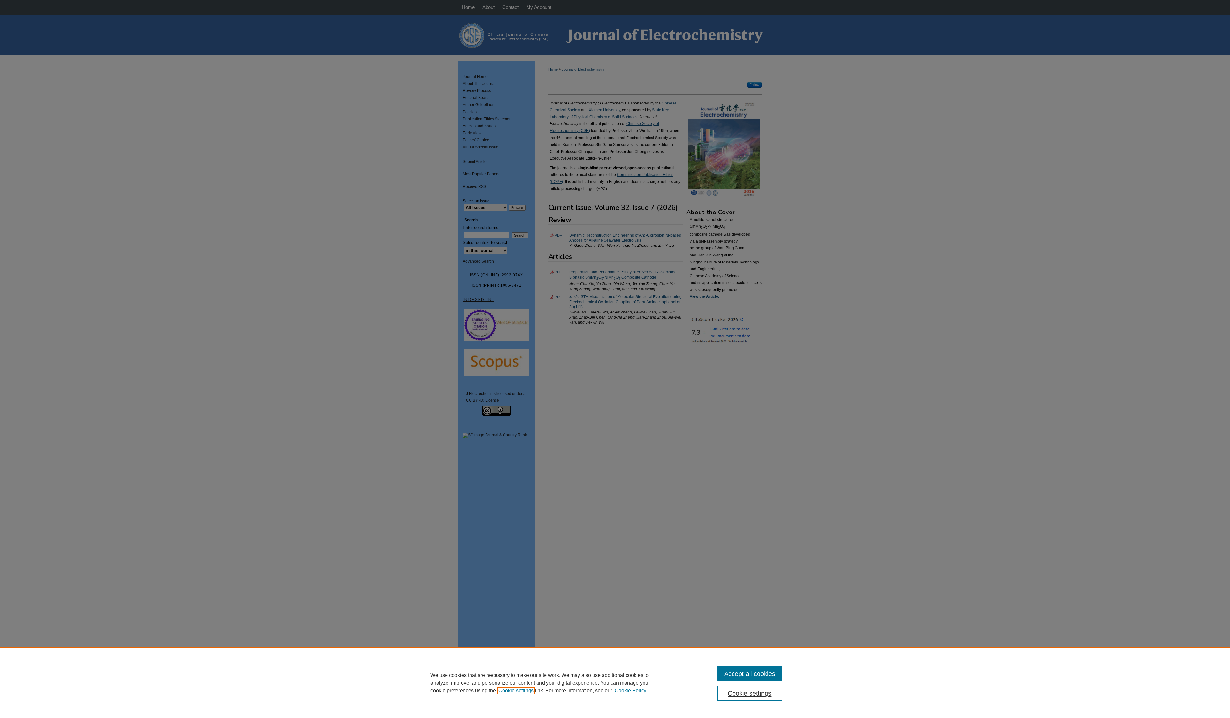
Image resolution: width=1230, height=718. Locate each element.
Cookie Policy (630, 690)
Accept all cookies (749, 673)
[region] (615, 682)
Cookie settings (516, 690)
